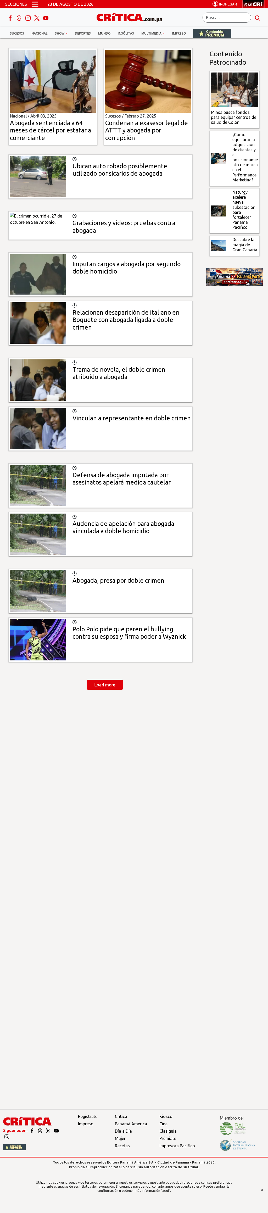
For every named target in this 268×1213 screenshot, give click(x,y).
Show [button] (60, 33)
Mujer (120, 1138)
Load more (104, 684)
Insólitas (126, 33)
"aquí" (165, 1190)
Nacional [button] (39, 33)
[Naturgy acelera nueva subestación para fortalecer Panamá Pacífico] (218, 210)
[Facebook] (10, 17)
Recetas (122, 1145)
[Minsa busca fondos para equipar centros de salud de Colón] (234, 89)
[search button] (257, 18)
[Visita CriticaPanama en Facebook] (32, 1130)
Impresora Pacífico (177, 1145)
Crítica (121, 1116)
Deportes (83, 33)
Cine (163, 1123)
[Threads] (19, 17)
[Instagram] (28, 17)
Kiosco (165, 1116)
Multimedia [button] (151, 33)
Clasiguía (168, 1131)
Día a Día (123, 1131)
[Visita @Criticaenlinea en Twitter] (40, 1130)
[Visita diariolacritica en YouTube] (56, 1130)
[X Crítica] (37, 17)
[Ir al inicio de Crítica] (132, 17)
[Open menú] (35, 4)
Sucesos (17, 33)
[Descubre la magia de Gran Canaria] (218, 245)
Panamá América (131, 1123)
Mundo (104, 33)
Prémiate (167, 1138)
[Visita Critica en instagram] (6, 1136)
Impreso (179, 33)
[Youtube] (46, 17)
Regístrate (87, 1116)
